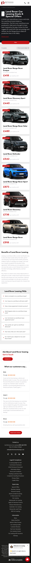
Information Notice (15, 469)
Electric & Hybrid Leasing (15, 493)
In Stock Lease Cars (15, 496)
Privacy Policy (15, 478)
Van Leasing (15, 498)
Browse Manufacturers (15, 504)
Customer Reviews (15, 526)
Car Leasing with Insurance (15, 533)
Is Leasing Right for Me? (15, 462)
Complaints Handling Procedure (15, 476)
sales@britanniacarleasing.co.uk (15, 449)
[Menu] (28, 2)
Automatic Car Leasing (15, 507)
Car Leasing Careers (15, 531)
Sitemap (15, 535)
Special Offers (15, 487)
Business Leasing (15, 489)
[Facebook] (8, 454)
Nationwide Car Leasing (15, 500)
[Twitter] (12, 454)
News (15, 518)
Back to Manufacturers (9, 7)
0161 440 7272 (23, 445)
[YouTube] (23, 454)
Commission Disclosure (16, 465)
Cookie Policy (15, 480)
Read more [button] (5, 36)
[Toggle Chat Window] (27, 559)
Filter (15, 42)
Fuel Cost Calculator (15, 529)
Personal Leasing (15, 491)
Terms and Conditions (15, 471)
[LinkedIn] (19, 454)
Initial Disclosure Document (15, 467)
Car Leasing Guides (15, 524)
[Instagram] (15, 454)
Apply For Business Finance (16, 502)
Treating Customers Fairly (15, 473)
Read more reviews (15, 432)
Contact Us (8, 359)
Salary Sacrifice (15, 520)
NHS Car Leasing (15, 511)
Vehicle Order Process (15, 522)
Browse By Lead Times (15, 509)
